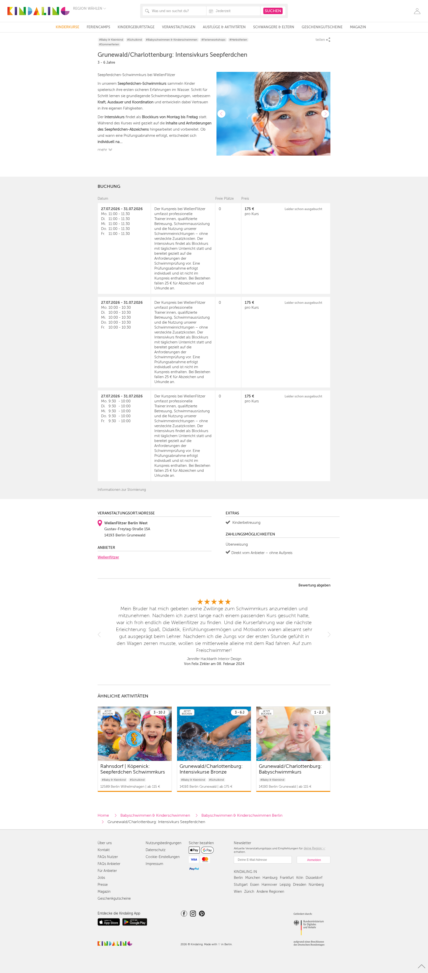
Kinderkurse (67, 27)
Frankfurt (287, 878)
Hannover (269, 885)
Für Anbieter (107, 871)
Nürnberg (316, 885)
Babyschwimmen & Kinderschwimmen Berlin (241, 815)
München (252, 878)
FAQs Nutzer (108, 857)
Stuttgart (241, 885)
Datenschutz (155, 850)
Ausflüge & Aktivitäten (224, 27)
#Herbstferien (238, 39)
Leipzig (285, 885)
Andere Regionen (270, 891)
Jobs (101, 878)
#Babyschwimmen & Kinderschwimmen (171, 39)
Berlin (238, 878)
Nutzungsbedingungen (163, 843)
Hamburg (270, 878)
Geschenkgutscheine (322, 27)
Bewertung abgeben (314, 585)
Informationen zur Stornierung (122, 490)
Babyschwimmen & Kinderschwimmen (155, 815)
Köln (299, 878)
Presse (103, 885)
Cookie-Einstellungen (163, 857)
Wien (238, 891)
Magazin (358, 27)
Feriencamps (98, 27)
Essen (254, 885)
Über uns (105, 843)
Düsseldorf (314, 878)
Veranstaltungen (178, 27)
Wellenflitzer (108, 557)
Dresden (299, 885)
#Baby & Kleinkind (111, 39)
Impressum (154, 864)
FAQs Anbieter (109, 864)
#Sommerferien (109, 44)
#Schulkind (134, 39)
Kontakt (104, 850)
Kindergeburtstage (136, 27)
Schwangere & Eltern (273, 27)
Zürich (249, 891)
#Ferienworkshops (213, 39)
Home (103, 815)
